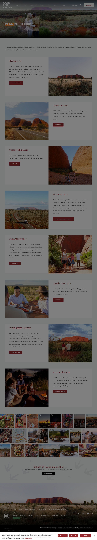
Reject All (73, 535)
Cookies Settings (62, 535)
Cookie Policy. (28, 538)
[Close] (94, 535)
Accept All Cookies (85, 535)
